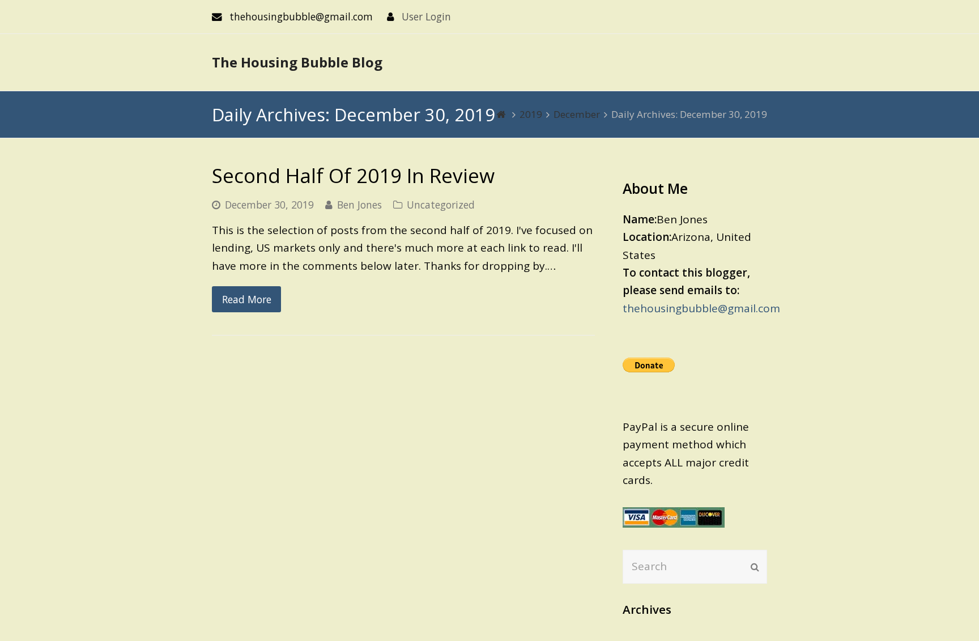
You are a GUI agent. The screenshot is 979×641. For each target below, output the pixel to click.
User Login (426, 16)
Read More (246, 299)
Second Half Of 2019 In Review (353, 175)
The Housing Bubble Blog (297, 62)
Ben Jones (359, 204)
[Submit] (755, 566)
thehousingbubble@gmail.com (701, 308)
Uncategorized (441, 204)
